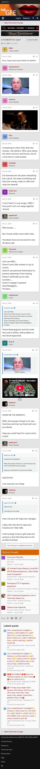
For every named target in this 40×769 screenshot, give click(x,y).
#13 (36, 498)
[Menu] (2, 18)
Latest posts (11, 625)
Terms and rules (6, 750)
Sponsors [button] (5, 2)
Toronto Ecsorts (6, 741)
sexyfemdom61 (12, 577)
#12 (36, 451)
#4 (37, 144)
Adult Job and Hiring (24, 601)
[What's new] (33, 18)
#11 (36, 411)
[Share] (33, 56)
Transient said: (8, 308)
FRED (4, 43)
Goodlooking (11, 589)
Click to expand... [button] (20, 372)
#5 (37, 171)
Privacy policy (5, 754)
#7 (37, 224)
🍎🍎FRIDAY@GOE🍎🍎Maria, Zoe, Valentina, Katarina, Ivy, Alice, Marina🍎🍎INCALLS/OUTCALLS (21, 676)
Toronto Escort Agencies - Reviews (27, 589)
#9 (37, 303)
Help (2, 758)
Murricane (10, 610)
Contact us (4, 746)
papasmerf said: (9, 503)
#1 (37, 57)
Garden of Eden (12, 601)
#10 (36, 350)
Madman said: (8, 455)
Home (3, 762)
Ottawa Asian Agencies (16, 607)
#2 (37, 75)
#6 (37, 199)
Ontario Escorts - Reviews (22, 610)
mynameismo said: (10, 355)
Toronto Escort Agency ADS (15, 650)
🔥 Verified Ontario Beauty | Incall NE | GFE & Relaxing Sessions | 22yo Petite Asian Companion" (22, 571)
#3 (37, 108)
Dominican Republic (15, 557)
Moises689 (10, 560)
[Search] (37, 18)
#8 (37, 257)
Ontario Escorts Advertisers (26, 577)
